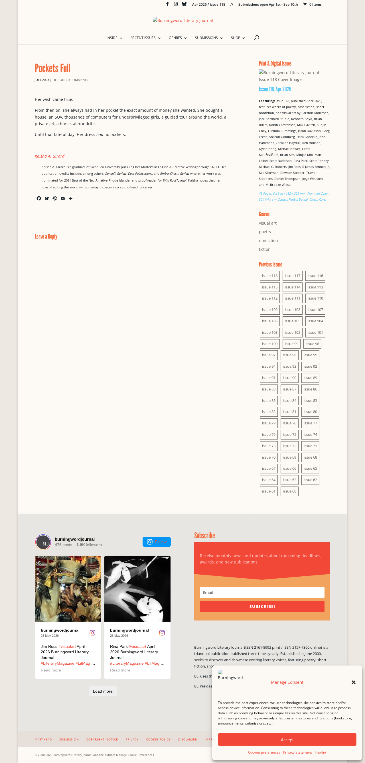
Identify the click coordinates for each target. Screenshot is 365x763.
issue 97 (268, 354)
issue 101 (315, 332)
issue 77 (310, 423)
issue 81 (289, 411)
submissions (206, 38)
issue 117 (292, 275)
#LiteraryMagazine (57, 663)
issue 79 (268, 423)
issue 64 (268, 479)
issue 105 (292, 320)
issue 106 (269, 320)
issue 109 (269, 309)
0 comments (78, 80)
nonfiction (268, 240)
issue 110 (315, 298)
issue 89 (310, 377)
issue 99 (291, 343)
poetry (265, 231)
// (231, 5)
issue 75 (289, 434)
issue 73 (268, 445)
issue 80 (310, 411)
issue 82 (268, 411)
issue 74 (310, 434)
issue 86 (310, 389)
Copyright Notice (102, 739)
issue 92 (310, 366)
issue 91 (268, 377)
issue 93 (289, 366)
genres (175, 38)
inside (112, 38)
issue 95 (310, 354)
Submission (69, 739)
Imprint (320, 752)
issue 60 (289, 491)
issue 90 (289, 377)
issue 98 (312, 343)
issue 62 (310, 479)
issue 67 (268, 468)
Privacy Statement (297, 752)
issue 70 (268, 457)
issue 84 (289, 400)
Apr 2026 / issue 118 (208, 5)
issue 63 (289, 479)
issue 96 (289, 354)
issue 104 (315, 320)
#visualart (67, 646)
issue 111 (292, 298)
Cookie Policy (158, 739)
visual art (268, 223)
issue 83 (310, 400)
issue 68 (310, 457)
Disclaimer (187, 739)
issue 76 (268, 434)
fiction (58, 80)
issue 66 (289, 468)
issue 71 (310, 445)
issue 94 (268, 366)
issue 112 (269, 298)
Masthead (43, 739)
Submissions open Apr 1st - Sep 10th (268, 5)
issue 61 (268, 491)
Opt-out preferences (264, 752)
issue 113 (315, 287)
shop (235, 38)
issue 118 (269, 275)
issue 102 (292, 332)
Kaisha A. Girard (49, 156)
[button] (353, 682)
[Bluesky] (184, 5)
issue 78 (289, 423)
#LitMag (83, 663)
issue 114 (292, 287)
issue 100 (269, 343)
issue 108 (292, 309)
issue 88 (268, 389)
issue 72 (289, 445)
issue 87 (289, 389)
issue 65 (310, 468)
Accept (287, 739)
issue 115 (269, 287)
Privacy (132, 739)
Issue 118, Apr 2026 (275, 89)
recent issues (143, 38)
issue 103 (269, 332)
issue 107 (315, 309)
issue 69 (289, 457)
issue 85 (268, 400)
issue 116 (315, 275)
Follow (161, 542)
